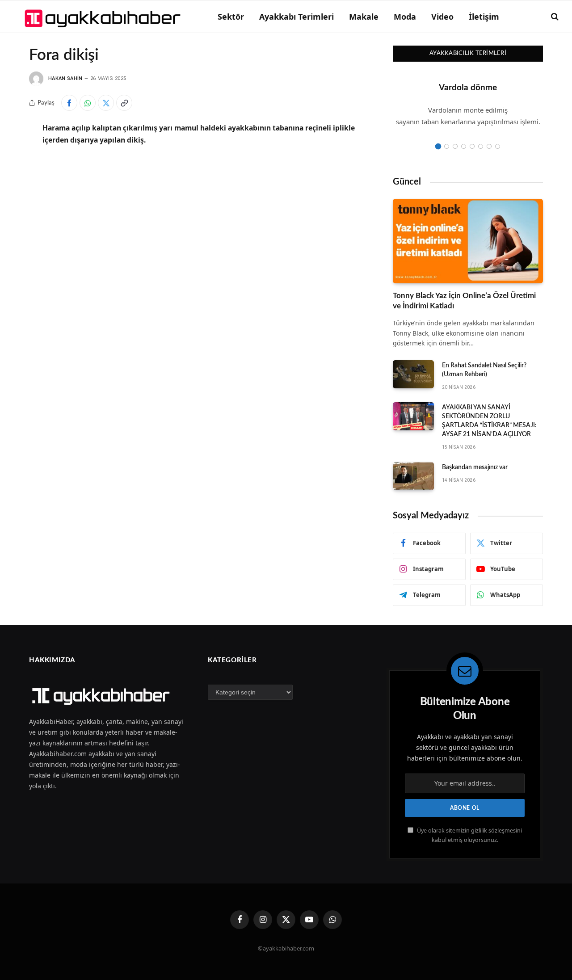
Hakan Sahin (65, 78)
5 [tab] (472, 146)
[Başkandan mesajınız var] (413, 476)
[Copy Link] (124, 103)
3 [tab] (455, 146)
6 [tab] (480, 146)
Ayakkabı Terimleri (296, 16)
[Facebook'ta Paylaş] (69, 103)
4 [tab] (463, 146)
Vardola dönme (468, 88)
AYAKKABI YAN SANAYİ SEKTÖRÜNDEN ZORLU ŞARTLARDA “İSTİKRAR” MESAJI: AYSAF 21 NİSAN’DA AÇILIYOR (489, 420)
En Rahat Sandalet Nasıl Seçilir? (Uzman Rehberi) (484, 370)
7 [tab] (489, 146)
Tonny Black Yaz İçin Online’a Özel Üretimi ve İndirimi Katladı (464, 301)
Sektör (231, 16)
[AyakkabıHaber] (103, 16)
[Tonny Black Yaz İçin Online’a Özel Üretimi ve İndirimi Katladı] (468, 241)
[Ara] (554, 17)
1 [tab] (438, 146)
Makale (364, 16)
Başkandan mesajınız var (475, 467)
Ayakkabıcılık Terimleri (467, 53)
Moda (405, 16)
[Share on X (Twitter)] (106, 103)
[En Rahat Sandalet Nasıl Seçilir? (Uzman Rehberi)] (413, 374)
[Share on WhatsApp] (88, 103)
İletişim (484, 16)
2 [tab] (446, 146)
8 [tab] (497, 146)
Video (442, 16)
